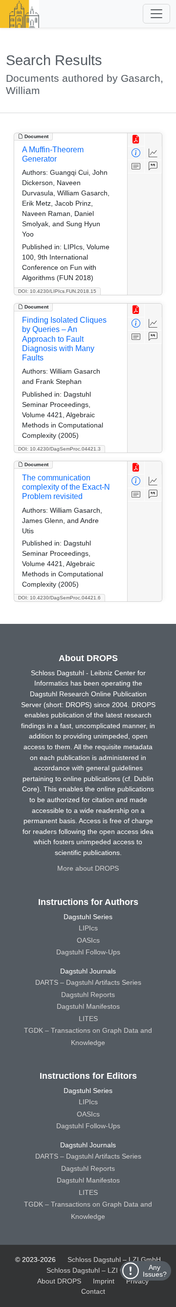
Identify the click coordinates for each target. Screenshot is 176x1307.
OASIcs (88, 940)
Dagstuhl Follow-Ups (88, 952)
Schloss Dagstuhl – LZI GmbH (114, 1259)
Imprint (103, 1281)
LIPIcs (88, 928)
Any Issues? (155, 1270)
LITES (88, 1018)
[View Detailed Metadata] (136, 153)
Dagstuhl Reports (88, 994)
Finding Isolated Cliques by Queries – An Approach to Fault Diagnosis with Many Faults (64, 339)
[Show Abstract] (136, 166)
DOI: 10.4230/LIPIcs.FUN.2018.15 (57, 291)
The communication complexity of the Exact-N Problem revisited (66, 487)
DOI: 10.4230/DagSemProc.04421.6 (59, 597)
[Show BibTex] (153, 166)
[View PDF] (136, 139)
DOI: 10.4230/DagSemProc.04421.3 (59, 449)
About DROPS (59, 1281)
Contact (93, 1291)
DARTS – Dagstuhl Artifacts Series (88, 982)
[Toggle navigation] (156, 14)
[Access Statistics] (153, 153)
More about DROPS (88, 868)
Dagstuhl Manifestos (88, 1006)
